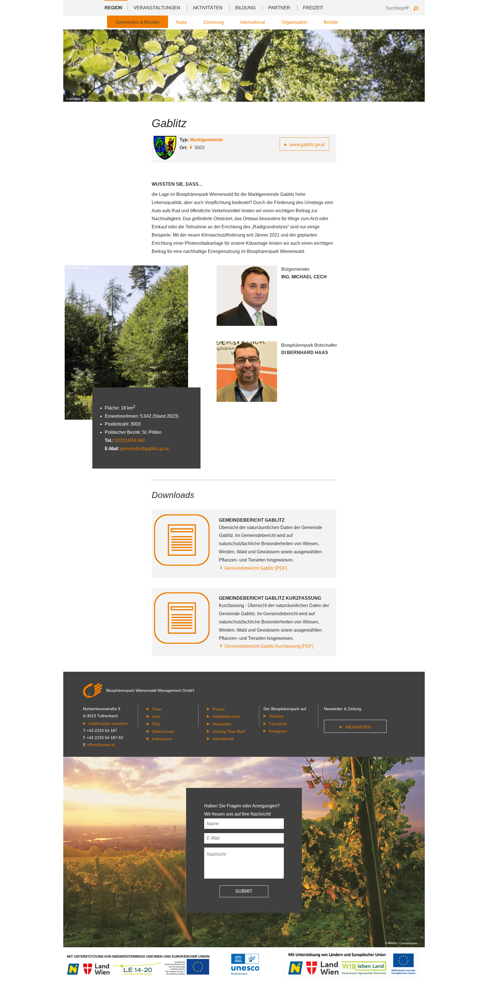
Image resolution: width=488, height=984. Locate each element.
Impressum (162, 738)
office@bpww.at (101, 744)
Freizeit (313, 7)
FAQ (156, 724)
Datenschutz (163, 731)
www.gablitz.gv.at (307, 144)
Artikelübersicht (226, 716)
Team (157, 709)
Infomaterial (223, 738)
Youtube (276, 716)
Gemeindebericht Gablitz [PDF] (256, 568)
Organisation (294, 22)
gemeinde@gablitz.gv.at (144, 448)
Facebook (278, 723)
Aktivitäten (208, 7)
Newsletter (221, 724)
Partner (279, 7)
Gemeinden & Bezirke (138, 22)
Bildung (245, 7)
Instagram (278, 731)
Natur (181, 22)
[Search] (416, 9)
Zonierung (213, 22)
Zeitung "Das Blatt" (229, 731)
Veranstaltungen (157, 7)
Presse (218, 709)
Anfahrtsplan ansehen (108, 723)
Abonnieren (358, 727)
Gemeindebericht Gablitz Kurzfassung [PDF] (269, 646)
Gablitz (169, 123)
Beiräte (331, 22)
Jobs (156, 716)
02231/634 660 (130, 440)
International (252, 22)
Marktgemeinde (206, 139)
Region (113, 7)
